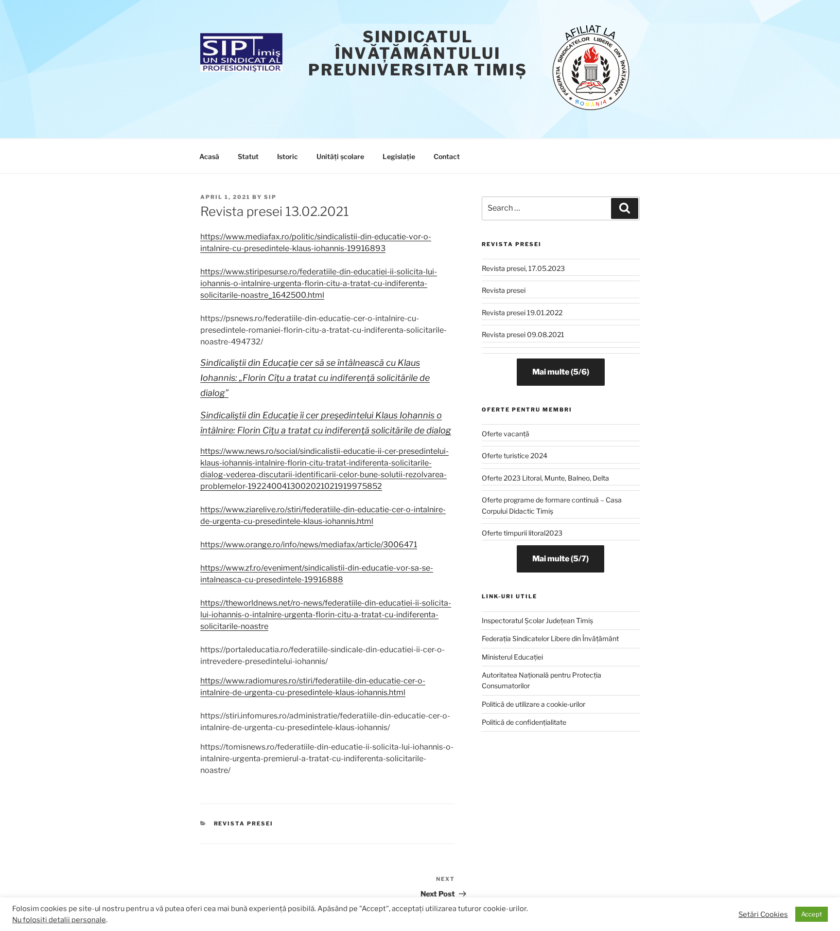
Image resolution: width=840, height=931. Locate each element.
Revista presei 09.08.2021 (523, 334)
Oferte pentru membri (527, 409)
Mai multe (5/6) (560, 371)
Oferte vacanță (505, 434)
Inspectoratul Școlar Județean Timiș (537, 620)
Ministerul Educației (512, 657)
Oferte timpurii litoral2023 (522, 533)
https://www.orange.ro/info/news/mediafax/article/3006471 (308, 544)
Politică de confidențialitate (524, 722)
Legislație (399, 156)
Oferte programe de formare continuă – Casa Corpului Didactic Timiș (552, 505)
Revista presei (244, 823)
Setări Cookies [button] (763, 914)
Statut (248, 156)
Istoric (287, 156)
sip (270, 197)
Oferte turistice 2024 (514, 455)
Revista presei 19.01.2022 (522, 312)
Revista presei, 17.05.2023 (523, 268)
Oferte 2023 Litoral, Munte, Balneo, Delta (545, 478)
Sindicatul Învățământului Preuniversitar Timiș (417, 53)
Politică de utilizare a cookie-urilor (533, 704)
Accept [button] (811, 914)
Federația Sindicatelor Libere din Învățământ (550, 638)
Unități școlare (340, 156)
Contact (447, 156)
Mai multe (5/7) (560, 558)
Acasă (209, 156)
